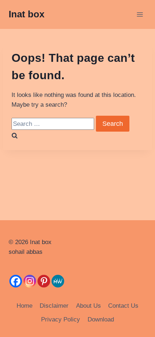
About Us (88, 305)
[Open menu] (139, 14)
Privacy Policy (60, 319)
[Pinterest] (43, 281)
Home (24, 305)
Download (101, 319)
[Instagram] (29, 281)
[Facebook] (15, 281)
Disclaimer (54, 305)
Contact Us (123, 305)
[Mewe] (58, 281)
